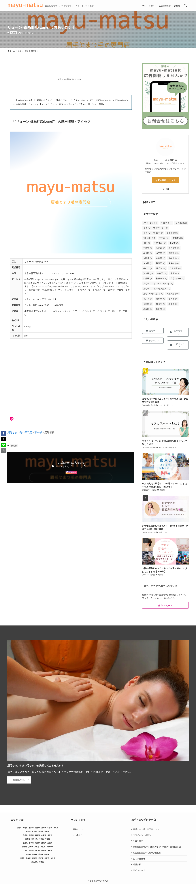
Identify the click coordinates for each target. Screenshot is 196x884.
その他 (166, 222)
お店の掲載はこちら (165, 180)
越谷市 (172, 303)
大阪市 (173, 253)
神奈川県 (172, 293)
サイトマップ (139, 870)
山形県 (49, 828)
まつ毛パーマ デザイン (155, 227)
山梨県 (43, 835)
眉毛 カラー (177, 278)
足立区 (147, 308)
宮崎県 (34, 858)
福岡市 (172, 298)
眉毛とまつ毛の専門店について (147, 829)
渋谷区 (162, 273)
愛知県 (25, 843)
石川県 (40, 831)
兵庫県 (30, 847)
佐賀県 (46, 858)
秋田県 (31, 828)
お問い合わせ (139, 858)
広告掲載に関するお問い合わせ (147, 852)
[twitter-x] (163, 189)
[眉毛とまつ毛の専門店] (25, 5)
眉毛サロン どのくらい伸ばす (158, 283)
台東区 (160, 248)
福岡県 (22, 858)
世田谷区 (149, 237)
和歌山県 (50, 847)
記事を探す (138, 840)
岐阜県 (160, 258)
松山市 (147, 268)
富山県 (34, 831)
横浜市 (161, 268)
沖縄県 (41, 862)
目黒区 (147, 278)
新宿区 (160, 263)
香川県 (28, 854)
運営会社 (137, 864)
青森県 (25, 828)
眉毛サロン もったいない (156, 288)
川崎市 (173, 258)
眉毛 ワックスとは (153, 293)
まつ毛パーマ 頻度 (153, 232)
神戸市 (147, 298)
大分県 (53, 858)
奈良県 (43, 847)
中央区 (164, 237)
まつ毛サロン (79, 835)
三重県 (49, 843)
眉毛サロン (78, 829)
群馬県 (37, 835)
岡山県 (31, 850)
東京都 (13, 32)
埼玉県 (160, 253)
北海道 (19, 828)
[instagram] (167, 189)
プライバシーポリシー (143, 835)
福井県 (160, 298)
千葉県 (147, 248)
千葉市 (174, 243)
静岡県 (31, 843)
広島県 (25, 850)
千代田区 (160, 243)
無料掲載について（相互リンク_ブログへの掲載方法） (157, 846)
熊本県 (28, 858)
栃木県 (31, 835)
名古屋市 (173, 248)
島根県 (43, 850)
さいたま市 (150, 222)
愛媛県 (40, 854)
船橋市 (160, 303)
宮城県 (43, 828)
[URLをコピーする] (3, 450)
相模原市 (161, 278)
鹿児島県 (34, 862)
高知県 (46, 854)
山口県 (37, 850)
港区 (175, 273)
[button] (3, 433)
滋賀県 (43, 843)
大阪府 (147, 258)
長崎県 (40, 858)
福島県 (147, 303)
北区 (146, 243)
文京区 (147, 263)
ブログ (172, 232)
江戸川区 (175, 268)
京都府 (36, 847)
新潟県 (28, 831)
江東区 (148, 273)
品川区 (147, 253)
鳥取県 (49, 850)
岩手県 (37, 828)
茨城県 (25, 835)
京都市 (178, 237)
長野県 (160, 308)
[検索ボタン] (185, 5)
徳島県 (34, 854)
